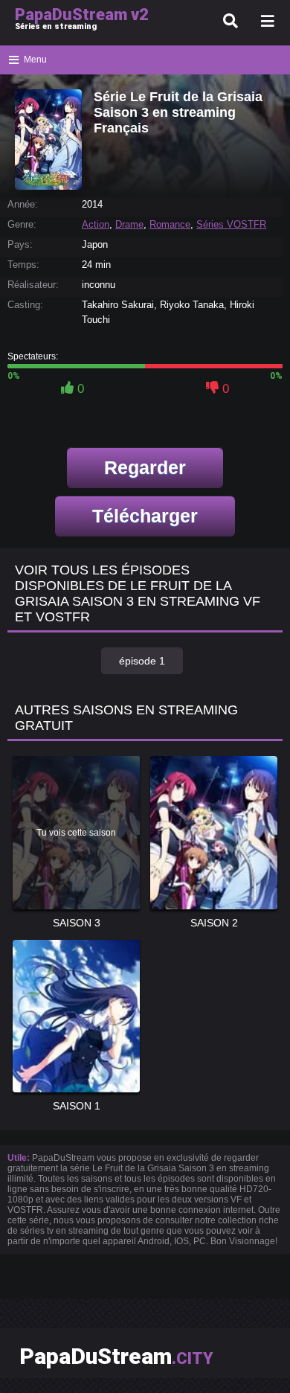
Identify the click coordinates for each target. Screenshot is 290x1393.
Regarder (145, 467)
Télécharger (145, 515)
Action (95, 224)
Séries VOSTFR (231, 224)
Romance (169, 224)
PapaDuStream (116, 1356)
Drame (129, 224)
